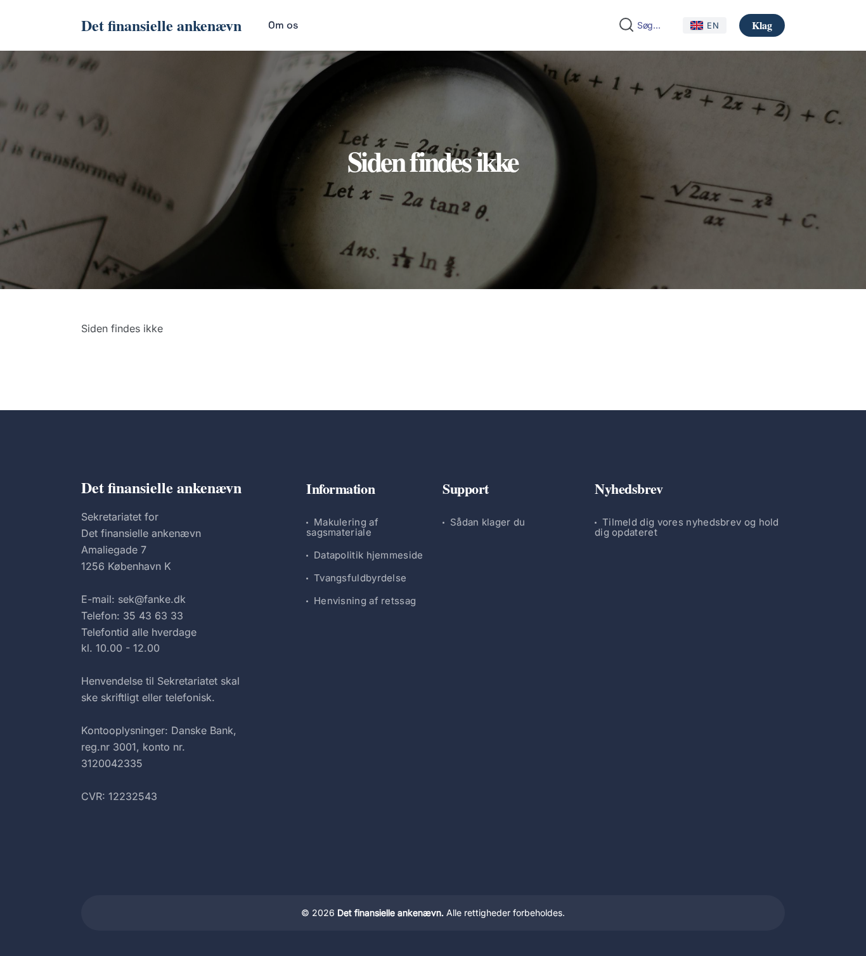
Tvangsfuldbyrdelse (360, 578)
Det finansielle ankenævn (161, 25)
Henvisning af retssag (365, 601)
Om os (283, 25)
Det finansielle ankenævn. (390, 912)
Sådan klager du (488, 522)
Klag (762, 25)
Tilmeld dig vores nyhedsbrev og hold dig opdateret (687, 527)
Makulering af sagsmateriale (342, 527)
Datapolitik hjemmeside (368, 555)
